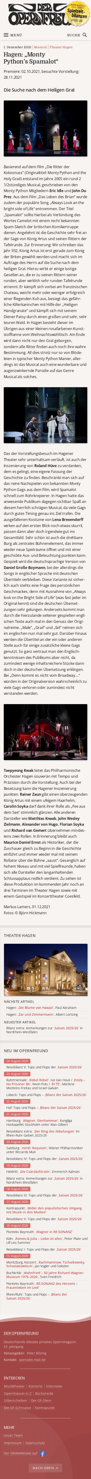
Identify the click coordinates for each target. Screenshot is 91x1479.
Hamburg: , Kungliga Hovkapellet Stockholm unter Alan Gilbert (39, 1123)
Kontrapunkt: (44, 1210)
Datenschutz (35, 1443)
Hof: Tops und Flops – (43, 1108)
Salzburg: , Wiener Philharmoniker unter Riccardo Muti (44, 1150)
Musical (40, 47)
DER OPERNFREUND (21, 1333)
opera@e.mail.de (32, 1359)
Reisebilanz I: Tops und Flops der (43, 1250)
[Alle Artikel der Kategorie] (46, 970)
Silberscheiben (15, 1401)
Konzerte (35, 1386)
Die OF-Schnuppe (17, 1408)
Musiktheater (14, 1386)
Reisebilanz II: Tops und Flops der (44, 1219)
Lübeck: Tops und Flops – (46, 1095)
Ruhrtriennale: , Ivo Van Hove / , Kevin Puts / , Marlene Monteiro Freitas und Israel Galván (45, 1084)
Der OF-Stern (41, 1401)
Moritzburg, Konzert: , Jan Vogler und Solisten (45, 1264)
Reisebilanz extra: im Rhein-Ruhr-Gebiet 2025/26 (43, 1133)
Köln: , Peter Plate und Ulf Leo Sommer (47, 1241)
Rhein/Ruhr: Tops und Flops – (36, 1297)
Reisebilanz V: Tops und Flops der (44, 1067)
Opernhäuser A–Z (18, 1394)
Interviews (54, 1386)
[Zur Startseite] (45, 14)
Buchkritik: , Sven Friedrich (45, 1275)
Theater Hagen (61, 47)
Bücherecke (44, 1394)
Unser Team (13, 1435)
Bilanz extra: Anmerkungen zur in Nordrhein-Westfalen (44, 1181)
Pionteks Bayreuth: (39, 1232)
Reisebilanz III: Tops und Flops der (44, 1195)
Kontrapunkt (45, 1408)
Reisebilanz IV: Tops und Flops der (44, 1159)
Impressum (13, 1443)
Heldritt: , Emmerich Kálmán (43, 1172)
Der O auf (20, 1453)
